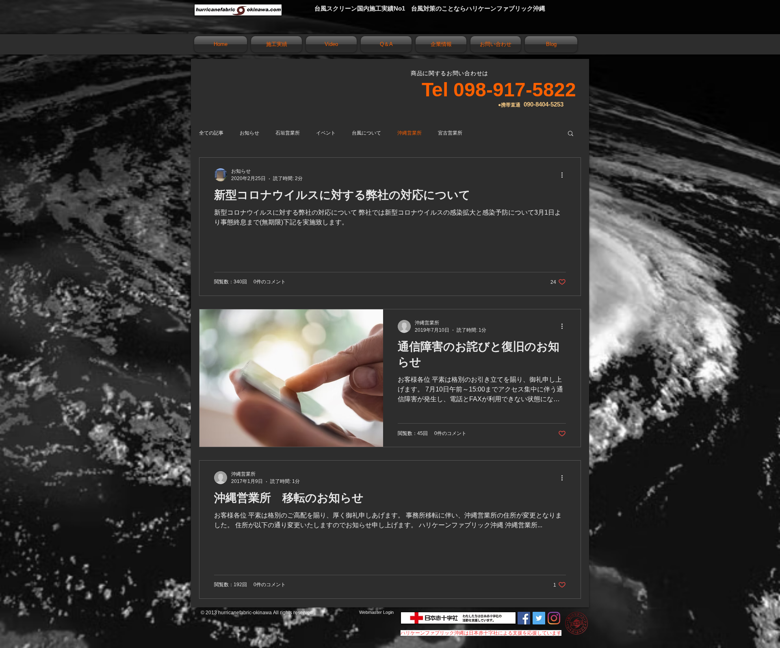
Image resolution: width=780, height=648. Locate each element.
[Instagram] (554, 618)
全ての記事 (211, 133)
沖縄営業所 (409, 133)
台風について (366, 133)
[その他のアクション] (565, 175)
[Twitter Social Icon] (539, 618)
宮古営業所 (450, 133)
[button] (570, 134)
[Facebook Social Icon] (524, 618)
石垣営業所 (287, 133)
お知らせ (249, 133)
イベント (326, 133)
